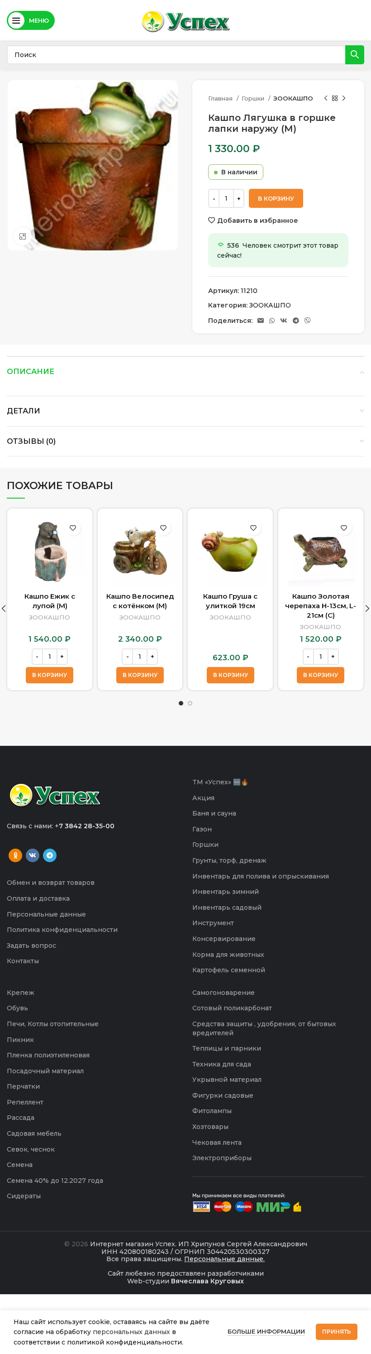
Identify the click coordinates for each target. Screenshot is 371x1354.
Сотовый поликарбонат (232, 1008)
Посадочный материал (45, 1071)
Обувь (17, 1008)
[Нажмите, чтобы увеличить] (23, 236)
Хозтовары (210, 1127)
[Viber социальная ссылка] (308, 320)
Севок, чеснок (31, 1149)
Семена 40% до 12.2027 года (55, 1180)
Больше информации (266, 1331)
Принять (336, 1331)
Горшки (254, 98)
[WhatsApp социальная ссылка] (271, 320)
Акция (203, 798)
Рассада (20, 1118)
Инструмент (213, 923)
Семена (20, 1165)
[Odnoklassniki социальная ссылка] (15, 855)
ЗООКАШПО (293, 98)
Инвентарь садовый (227, 907)
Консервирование (224, 939)
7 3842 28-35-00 (86, 826)
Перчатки (23, 1086)
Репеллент (25, 1102)
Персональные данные (46, 914)
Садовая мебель (34, 1133)
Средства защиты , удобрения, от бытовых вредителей (264, 1028)
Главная (221, 98)
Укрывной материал (227, 1080)
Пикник (20, 1040)
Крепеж (20, 993)
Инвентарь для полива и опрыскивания (260, 876)
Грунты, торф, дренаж (229, 860)
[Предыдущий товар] (325, 98)
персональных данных (131, 1332)
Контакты (23, 961)
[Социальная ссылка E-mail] (260, 320)
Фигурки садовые (222, 1095)
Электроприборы (222, 1158)
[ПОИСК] (354, 54)
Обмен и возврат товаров (51, 883)
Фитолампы (212, 1111)
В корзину (276, 198)
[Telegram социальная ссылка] (296, 320)
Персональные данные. (224, 1259)
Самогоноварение (223, 993)
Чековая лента (217, 1142)
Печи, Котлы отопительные (53, 1024)
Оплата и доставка (38, 898)
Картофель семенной (228, 970)
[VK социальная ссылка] (283, 320)
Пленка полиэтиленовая (48, 1055)
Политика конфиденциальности (62, 930)
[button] (49, 675)
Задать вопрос (31, 945)
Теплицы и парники (226, 1048)
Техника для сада (221, 1064)
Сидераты (24, 1196)
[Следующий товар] (343, 98)
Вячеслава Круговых (207, 1281)
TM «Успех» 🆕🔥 (220, 782)
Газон (202, 829)
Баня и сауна (214, 813)
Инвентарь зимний (225, 892)
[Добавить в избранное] (73, 528)
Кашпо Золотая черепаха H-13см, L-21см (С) (320, 605)
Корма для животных (228, 955)
